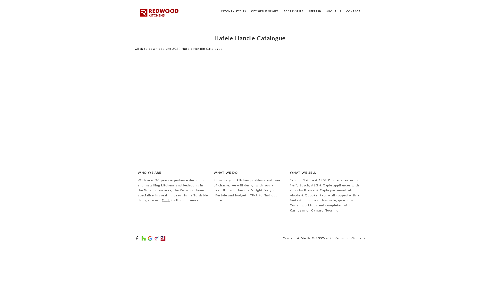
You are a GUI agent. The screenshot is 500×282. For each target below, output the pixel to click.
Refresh (314, 11)
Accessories (294, 11)
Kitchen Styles (233, 11)
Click (166, 200)
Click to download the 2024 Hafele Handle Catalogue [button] (178, 48)
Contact (353, 11)
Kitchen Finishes (265, 11)
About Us (333, 11)
